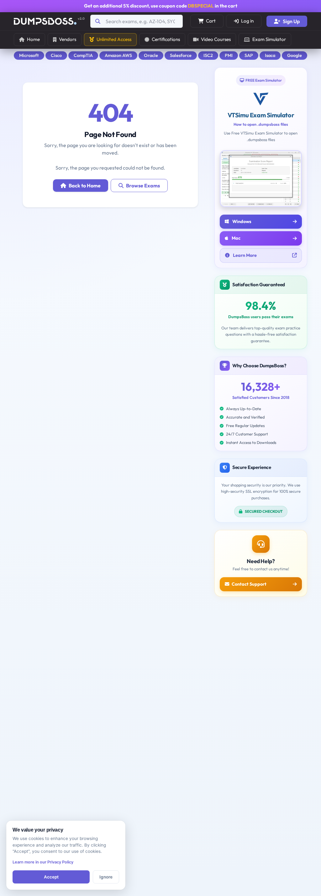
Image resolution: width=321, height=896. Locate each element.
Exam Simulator (269, 39)
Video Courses (216, 39)
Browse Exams (143, 185)
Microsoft (29, 55)
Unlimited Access (114, 39)
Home (33, 39)
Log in (247, 21)
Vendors (67, 39)
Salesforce (181, 55)
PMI (229, 55)
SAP (249, 55)
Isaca (270, 55)
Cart (211, 21)
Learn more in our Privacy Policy (43, 862)
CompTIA (83, 55)
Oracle (151, 55)
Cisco (56, 55)
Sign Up (291, 21)
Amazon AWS (118, 55)
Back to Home (85, 185)
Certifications (166, 39)
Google (294, 55)
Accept (51, 876)
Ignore (106, 876)
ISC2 (208, 55)
